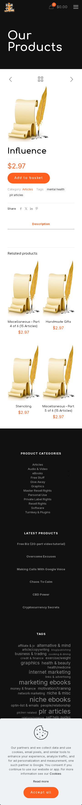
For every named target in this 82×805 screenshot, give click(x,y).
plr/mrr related (27, 712)
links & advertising (58, 677)
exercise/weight (58, 658)
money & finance (23, 688)
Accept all (41, 792)
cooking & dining (60, 654)
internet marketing (50, 672)
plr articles (16, 195)
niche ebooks (50, 699)
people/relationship (56, 705)
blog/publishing (61, 649)
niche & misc (59, 693)
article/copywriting (35, 649)
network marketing (31, 693)
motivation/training (54, 688)
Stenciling (23, 406)
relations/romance (33, 717)
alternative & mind (54, 645)
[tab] (41, 224)
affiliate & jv (26, 646)
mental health (55, 189)
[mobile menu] (76, 7)
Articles (27, 189)
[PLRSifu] (9, 7)
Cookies (55, 773)
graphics (30, 663)
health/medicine (59, 667)
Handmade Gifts (58, 321)
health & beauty (56, 663)
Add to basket (28, 178)
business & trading (30, 653)
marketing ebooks (45, 682)
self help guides (58, 717)
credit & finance (32, 658)
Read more (41, 781)
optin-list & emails (25, 705)
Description (41, 224)
